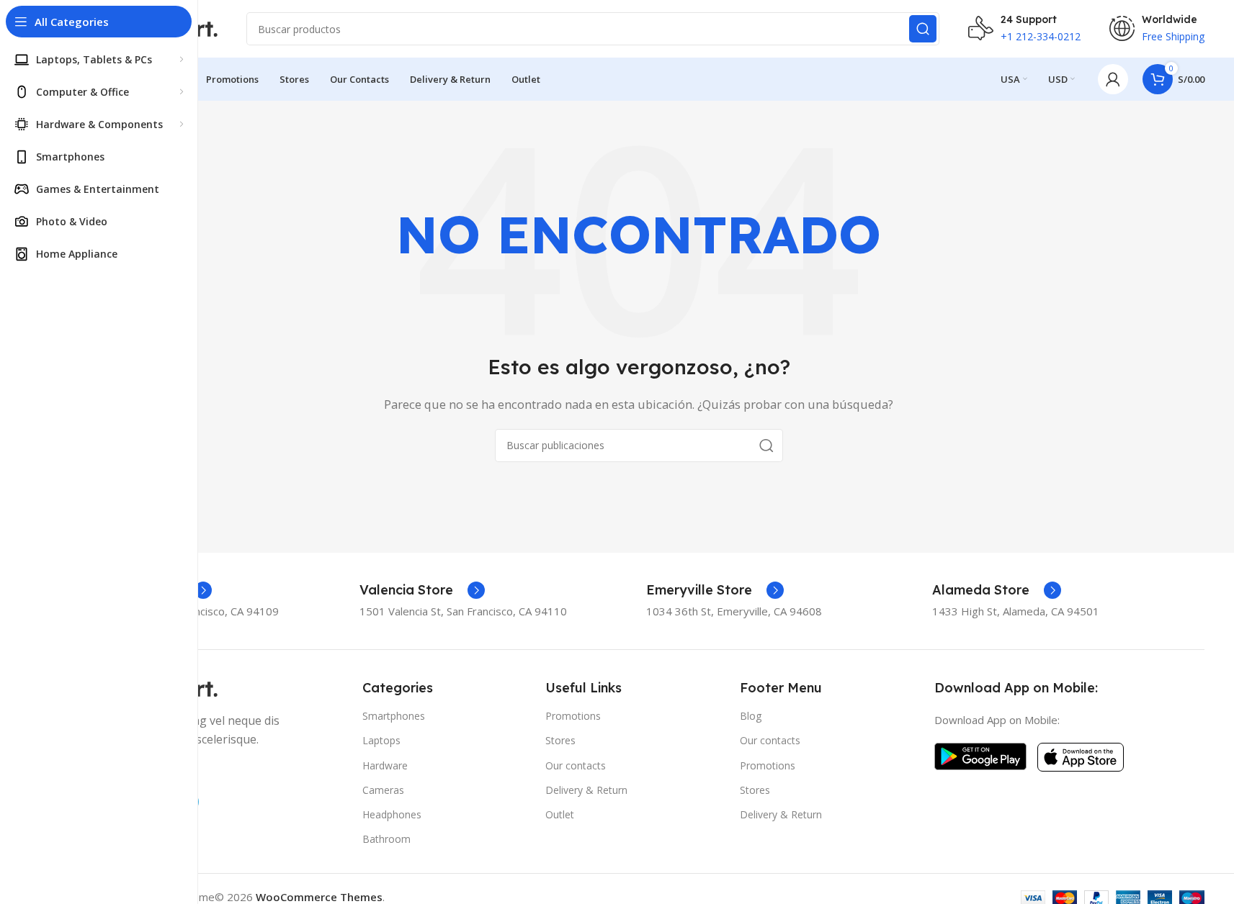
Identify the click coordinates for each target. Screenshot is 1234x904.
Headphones (391, 814)
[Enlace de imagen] (980, 755)
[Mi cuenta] (1113, 79)
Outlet (559, 814)
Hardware (385, 765)
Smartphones (393, 716)
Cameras (383, 790)
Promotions (573, 716)
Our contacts (575, 765)
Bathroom (386, 839)
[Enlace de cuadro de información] (422, 590)
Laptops (381, 740)
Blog (750, 716)
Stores (560, 740)
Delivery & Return (586, 790)
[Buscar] (922, 28)
